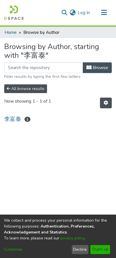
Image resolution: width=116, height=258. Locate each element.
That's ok (100, 249)
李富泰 (12, 119)
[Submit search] (64, 12)
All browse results (27, 88)
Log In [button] (84, 13)
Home (11, 32)
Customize (13, 249)
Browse (100, 68)
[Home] (14, 13)
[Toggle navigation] (104, 12)
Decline (80, 249)
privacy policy (72, 238)
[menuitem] (72, 12)
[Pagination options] (106, 103)
